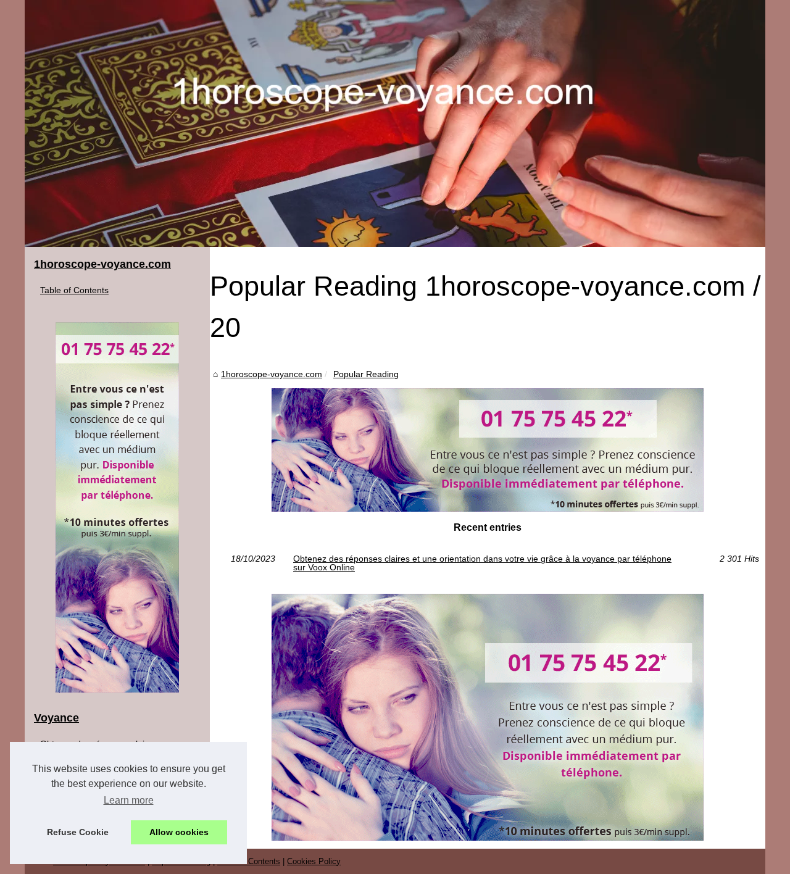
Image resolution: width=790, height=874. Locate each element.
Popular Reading (366, 374)
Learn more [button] (129, 800)
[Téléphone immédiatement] (488, 508)
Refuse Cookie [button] (78, 832)
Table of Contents (74, 290)
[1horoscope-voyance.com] (395, 123)
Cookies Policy (314, 861)
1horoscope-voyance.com (271, 374)
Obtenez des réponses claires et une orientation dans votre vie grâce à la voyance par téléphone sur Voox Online (482, 563)
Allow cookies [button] (179, 832)
